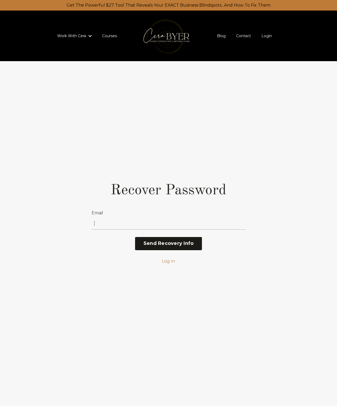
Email (97, 212)
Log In (168, 261)
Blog (221, 35)
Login (266, 35)
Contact (243, 35)
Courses (109, 35)
